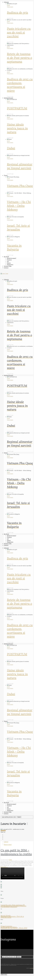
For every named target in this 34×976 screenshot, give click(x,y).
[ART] (1, 913)
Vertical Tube (7, 266)
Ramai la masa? (11, 258)
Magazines (10, 264)
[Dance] (1, 924)
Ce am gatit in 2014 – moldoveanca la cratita (16, 852)
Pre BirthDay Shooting (9, 907)
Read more (4, 866)
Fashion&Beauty (8, 98)
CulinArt (6, 2)
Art (8, 261)
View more (10, 7)
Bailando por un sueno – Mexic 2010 (14, 928)
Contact (6, 267)
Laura (10, 859)
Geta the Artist (6, 917)
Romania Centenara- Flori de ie (12, 916)
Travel (6, 175)
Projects (9, 260)
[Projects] (1, 903)
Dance (9, 263)
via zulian (31, 968)
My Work (6, 256)
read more (3, 830)
